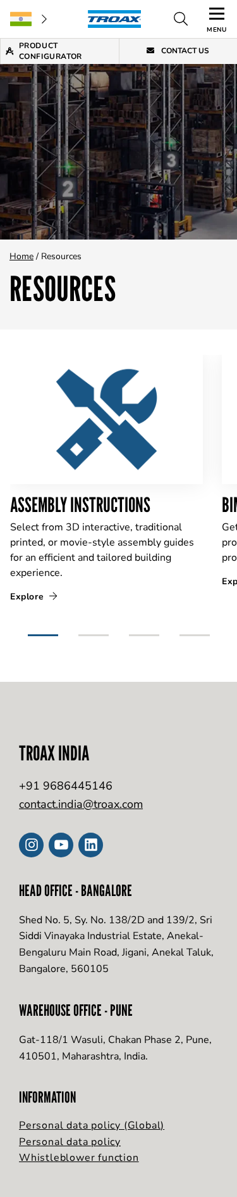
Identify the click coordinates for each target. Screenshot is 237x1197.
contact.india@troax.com (81, 804)
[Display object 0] (43, 630)
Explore (28, 597)
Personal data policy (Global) (91, 1125)
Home (21, 256)
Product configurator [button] (50, 51)
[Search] (181, 19)
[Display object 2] (144, 630)
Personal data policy (70, 1142)
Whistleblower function (79, 1158)
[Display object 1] (93, 630)
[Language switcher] (28, 19)
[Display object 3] (194, 630)
